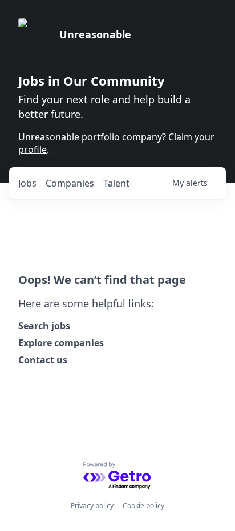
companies (70, 183)
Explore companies (61, 343)
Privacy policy (92, 505)
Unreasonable (95, 34)
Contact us (42, 360)
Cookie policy (143, 505)
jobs (27, 183)
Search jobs (44, 325)
